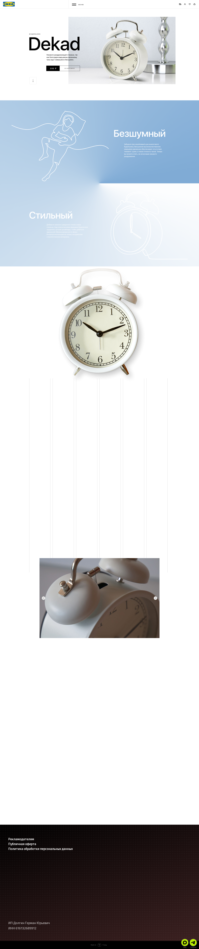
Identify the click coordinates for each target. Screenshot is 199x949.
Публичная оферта (22, 843)
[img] (184, 942)
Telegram (193, 947)
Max (184, 947)
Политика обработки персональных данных (40, 848)
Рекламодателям (21, 839)
